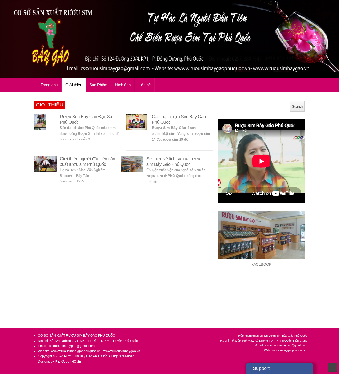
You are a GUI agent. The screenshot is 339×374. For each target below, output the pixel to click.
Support (261, 368)
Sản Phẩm (98, 85)
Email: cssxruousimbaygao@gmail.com (66, 346)
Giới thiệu (73, 85)
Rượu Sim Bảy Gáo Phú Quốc (85, 356)
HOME (76, 361)
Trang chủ (49, 85)
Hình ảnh (123, 85)
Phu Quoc (62, 361)
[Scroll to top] (332, 367)
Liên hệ (144, 85)
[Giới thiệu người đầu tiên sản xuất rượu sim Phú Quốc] (45, 164)
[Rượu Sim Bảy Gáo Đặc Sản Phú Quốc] (45, 122)
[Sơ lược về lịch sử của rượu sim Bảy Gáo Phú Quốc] (132, 164)
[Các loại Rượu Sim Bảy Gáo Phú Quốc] (137, 122)
